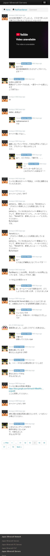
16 (44, 443)
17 (4, 447)
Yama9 (18, 63)
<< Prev (5, 443)
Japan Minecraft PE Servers (12, 544)
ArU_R (11, 325)
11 (20, 443)
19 (13, 447)
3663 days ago (20, 131)
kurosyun (12, 15)
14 (34, 443)
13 (30, 443)
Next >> (19, 447)
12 (25, 443)
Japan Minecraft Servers (15, 2)
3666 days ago (30, 370)
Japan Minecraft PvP (9, 548)
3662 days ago (20, 15)
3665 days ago (30, 360)
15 (39, 443)
